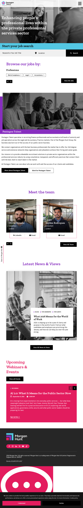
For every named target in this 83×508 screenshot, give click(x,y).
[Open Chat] (26, 487)
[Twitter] (19, 446)
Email (33, 235)
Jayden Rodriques (55, 223)
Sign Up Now (14, 417)
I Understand (21, 503)
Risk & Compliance (14, 75)
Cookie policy (74, 498)
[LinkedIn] (16, 446)
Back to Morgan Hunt (1, 255)
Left (8, 81)
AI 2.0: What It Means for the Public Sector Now (40, 393)
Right (11, 81)
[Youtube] (23, 446)
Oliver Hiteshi (16, 223)
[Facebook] (9, 446)
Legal (27, 75)
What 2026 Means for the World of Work (51, 318)
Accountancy (38, 75)
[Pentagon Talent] (8, 3)
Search (75, 53)
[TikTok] (27, 446)
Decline (61, 503)
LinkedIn (18, 235)
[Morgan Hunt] (16, 436)
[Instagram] (13, 446)
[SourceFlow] (17, 461)
